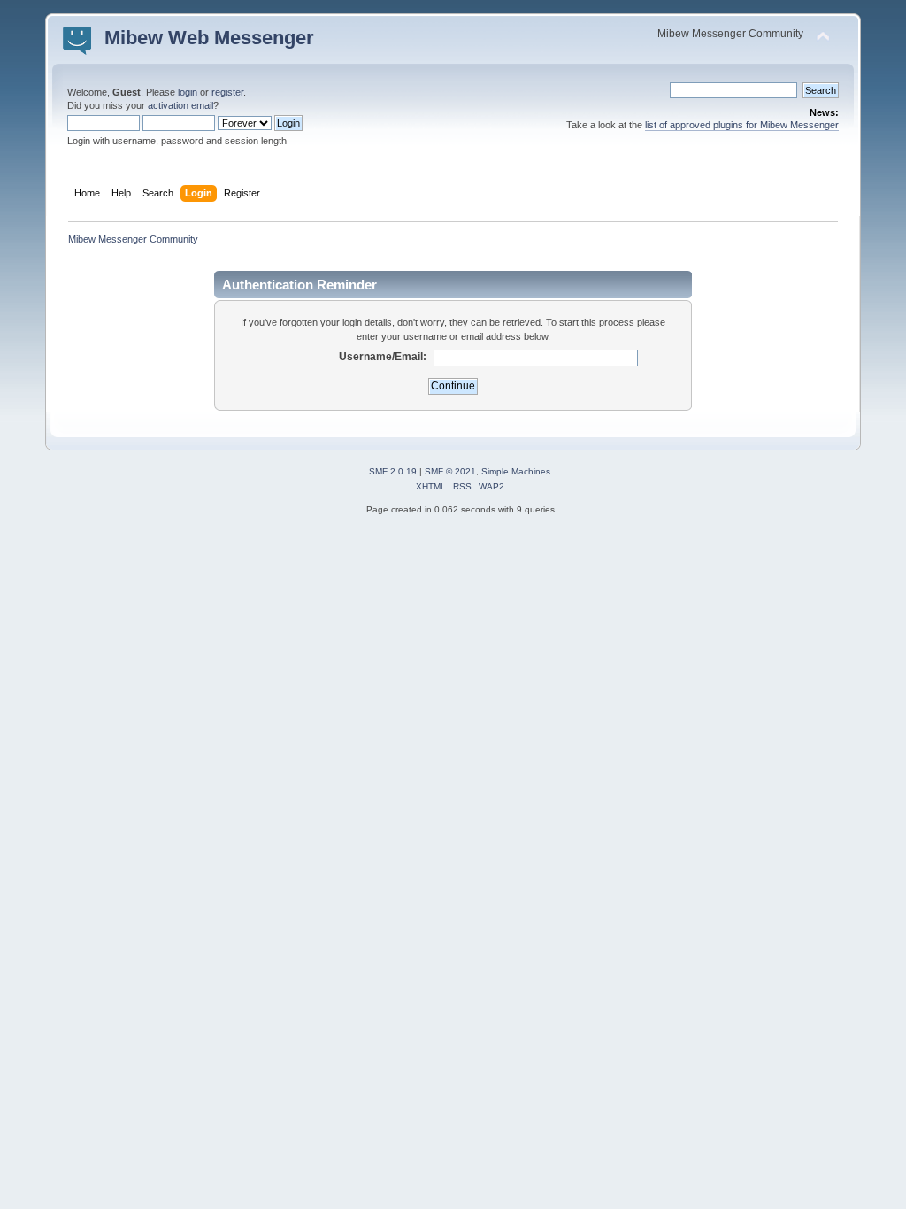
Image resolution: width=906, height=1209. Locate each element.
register (227, 92)
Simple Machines (515, 471)
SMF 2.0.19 (393, 471)
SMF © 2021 (450, 471)
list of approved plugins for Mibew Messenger (742, 124)
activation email (180, 105)
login (187, 92)
